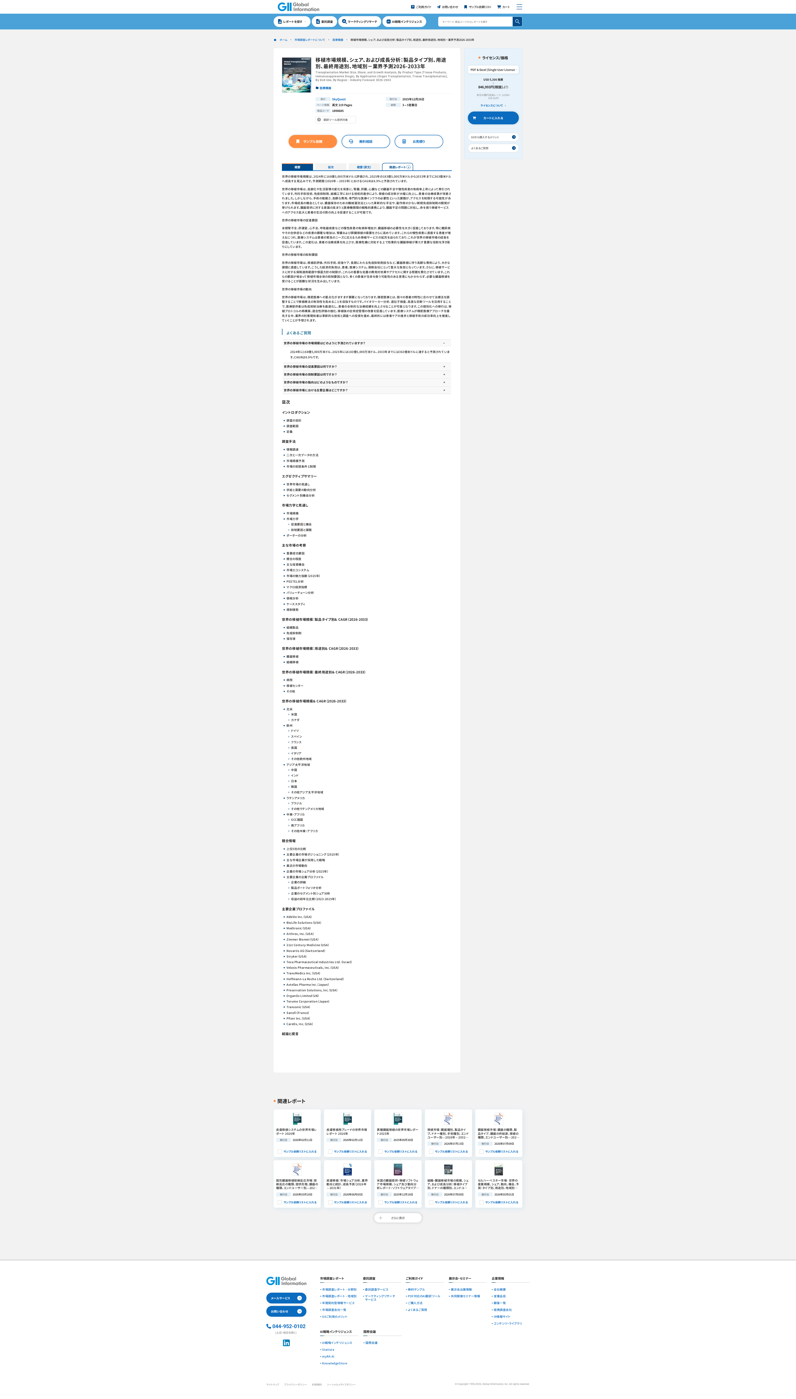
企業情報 (498, 1278)
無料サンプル (416, 1289)
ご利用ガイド (414, 1278)
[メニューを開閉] (519, 7)
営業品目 (500, 1296)
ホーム (283, 40)
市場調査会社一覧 (334, 1310)
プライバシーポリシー (295, 1384)
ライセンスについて (492, 105)
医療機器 (338, 40)
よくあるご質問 (417, 1310)
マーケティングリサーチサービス (380, 1297)
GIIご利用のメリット (334, 1316)
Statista (328, 1349)
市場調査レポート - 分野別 (339, 1289)
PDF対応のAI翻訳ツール (424, 1296)
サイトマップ (272, 1384)
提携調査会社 (503, 1310)
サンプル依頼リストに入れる (300, 1151)
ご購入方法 (415, 1303)
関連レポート (397, 167)
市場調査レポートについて (310, 40)
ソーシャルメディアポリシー (341, 1384)
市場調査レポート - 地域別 (339, 1296)
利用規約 (317, 1384)
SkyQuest (339, 99)
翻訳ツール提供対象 (337, 120)
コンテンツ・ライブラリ (508, 1323)
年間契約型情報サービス (338, 1303)
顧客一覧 (500, 1303)
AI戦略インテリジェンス (337, 1342)
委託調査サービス (376, 1289)
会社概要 (500, 1289)
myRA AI (328, 1356)
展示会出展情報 (461, 1289)
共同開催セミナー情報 (465, 1296)
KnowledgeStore (334, 1363)
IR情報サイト (502, 1316)
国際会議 (371, 1342)
